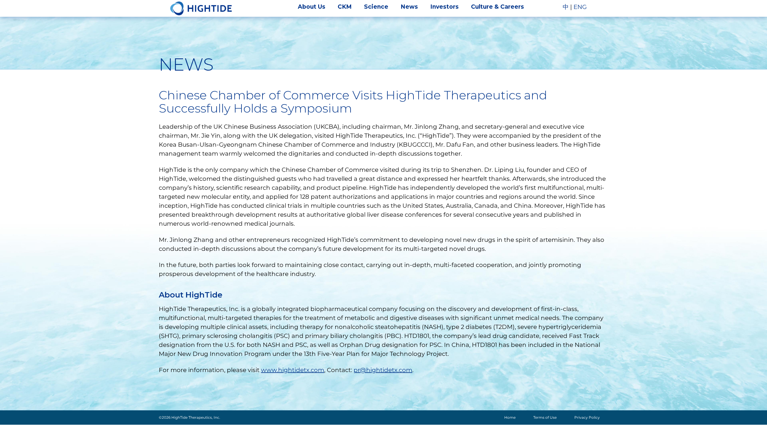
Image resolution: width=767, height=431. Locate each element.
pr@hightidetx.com (383, 370)
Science (376, 6)
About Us (311, 6)
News (409, 6)
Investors (444, 6)
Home (510, 417)
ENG (580, 6)
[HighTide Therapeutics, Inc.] (201, 8)
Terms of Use (545, 417)
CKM (345, 6)
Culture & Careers (497, 6)
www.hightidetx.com (292, 370)
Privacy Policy (587, 417)
